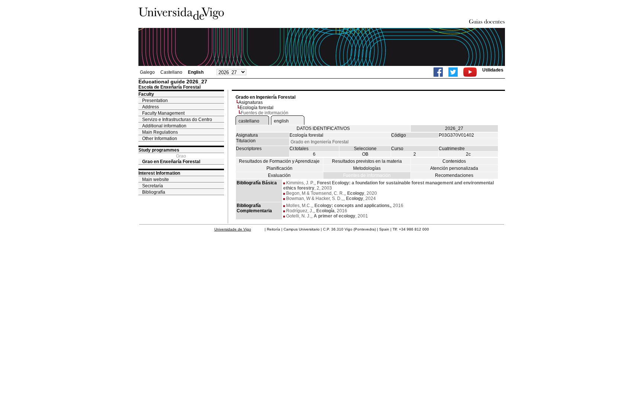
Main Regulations (160, 132)
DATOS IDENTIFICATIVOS (323, 128)
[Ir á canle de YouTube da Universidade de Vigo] (470, 72)
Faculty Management (163, 113)
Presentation (155, 100)
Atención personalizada (454, 168)
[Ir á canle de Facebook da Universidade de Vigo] (438, 72)
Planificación (279, 168)
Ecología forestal (256, 107)
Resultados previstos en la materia (367, 161)
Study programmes (158, 150)
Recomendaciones (454, 175)
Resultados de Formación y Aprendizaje (279, 161)
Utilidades (492, 70)
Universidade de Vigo (232, 229)
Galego (147, 72)
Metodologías (367, 168)
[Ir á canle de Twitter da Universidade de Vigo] (453, 72)
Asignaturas (251, 102)
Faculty (146, 94)
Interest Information (159, 173)
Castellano (171, 72)
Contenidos (454, 161)
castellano (249, 121)
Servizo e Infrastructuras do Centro (177, 119)
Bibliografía (153, 192)
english (281, 121)
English (196, 72)
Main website (155, 179)
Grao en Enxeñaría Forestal (171, 161)
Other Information (159, 138)
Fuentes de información (367, 175)
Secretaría (152, 185)
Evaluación (279, 175)
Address (150, 106)
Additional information (164, 125)
